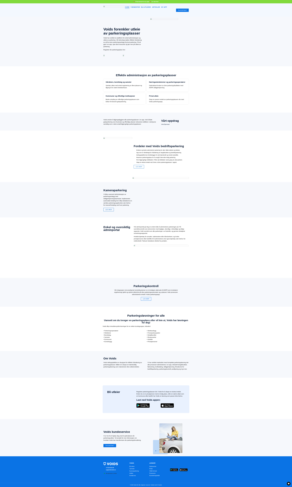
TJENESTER (135, 7)
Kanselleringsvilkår (154, 475)
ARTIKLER (156, 7)
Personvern (152, 473)
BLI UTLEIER (146, 7)
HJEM (127, 7)
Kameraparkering (134, 471)
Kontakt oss (132, 475)
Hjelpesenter (152, 466)
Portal (151, 468)
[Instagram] (179, 464)
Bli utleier (132, 466)
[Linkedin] (183, 464)
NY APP (164, 7)
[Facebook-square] (175, 464)
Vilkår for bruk (153, 471)
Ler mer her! (154, 1)
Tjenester (132, 468)
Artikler (131, 473)
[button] (109, 445)
